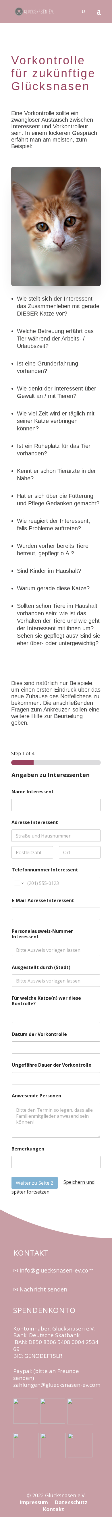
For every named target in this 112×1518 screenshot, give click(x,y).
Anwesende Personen (36, 1096)
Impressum (34, 1502)
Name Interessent (32, 791)
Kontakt (53, 1509)
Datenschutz (71, 1502)
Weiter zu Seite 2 (34, 1182)
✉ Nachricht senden (40, 1289)
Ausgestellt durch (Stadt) (41, 967)
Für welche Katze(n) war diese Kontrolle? (46, 1000)
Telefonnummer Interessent (45, 870)
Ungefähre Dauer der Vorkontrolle (51, 1065)
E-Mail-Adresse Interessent (43, 900)
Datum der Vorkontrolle (39, 1034)
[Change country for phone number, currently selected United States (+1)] (18, 883)
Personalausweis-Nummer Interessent (42, 934)
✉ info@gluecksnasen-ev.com (53, 1270)
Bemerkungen (27, 1149)
